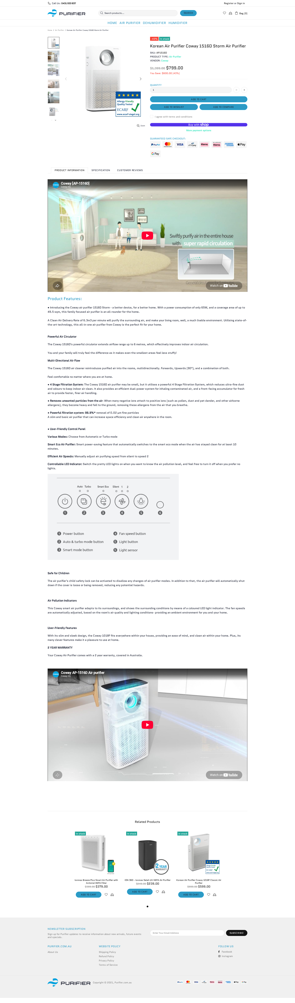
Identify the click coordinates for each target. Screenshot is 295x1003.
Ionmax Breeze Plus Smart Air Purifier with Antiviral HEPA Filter (96, 881)
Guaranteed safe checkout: (168, 138)
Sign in (241, 3)
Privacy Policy (106, 960)
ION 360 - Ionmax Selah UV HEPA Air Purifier (148, 880)
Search (188, 13)
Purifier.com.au (66, 13)
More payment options (198, 130)
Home (50, 30)
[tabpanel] (96, 867)
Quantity (156, 85)
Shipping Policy (107, 952)
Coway (164, 60)
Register (229, 3)
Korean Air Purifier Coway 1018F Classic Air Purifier (198, 881)
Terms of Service (108, 964)
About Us (53, 952)
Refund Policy (106, 956)
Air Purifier (59, 30)
